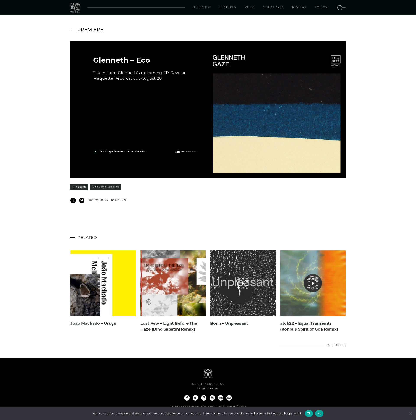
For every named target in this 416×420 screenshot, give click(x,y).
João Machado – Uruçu (93, 323)
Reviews (299, 7)
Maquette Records (105, 187)
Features (227, 7)
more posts (336, 345)
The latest (201, 7)
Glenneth (79, 187)
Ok (309, 413)
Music (250, 7)
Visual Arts (273, 7)
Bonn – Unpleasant (229, 323)
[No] (410, 413)
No (319, 413)
